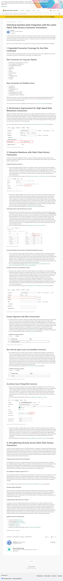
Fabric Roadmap (20, 521)
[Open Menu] (59, 14)
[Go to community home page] (10, 10)
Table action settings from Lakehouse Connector (39, 176)
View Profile (53, 542)
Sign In (58, 10)
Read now (52, 16)
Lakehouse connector (33, 206)
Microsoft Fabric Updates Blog (34, 527)
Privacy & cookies (47, 575)
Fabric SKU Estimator (20, 522)
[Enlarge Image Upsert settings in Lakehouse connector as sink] (31, 184)
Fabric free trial (19, 519)
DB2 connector (32, 331)
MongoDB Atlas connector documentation (26, 265)
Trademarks (60, 575)
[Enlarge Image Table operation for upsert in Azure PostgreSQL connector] (31, 411)
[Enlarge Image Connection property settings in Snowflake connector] (31, 372)
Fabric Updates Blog (22, 13)
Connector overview (41, 103)
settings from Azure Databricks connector (38, 285)
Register (54, 10)
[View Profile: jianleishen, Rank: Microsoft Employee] (8, 32)
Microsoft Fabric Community (7, 13)
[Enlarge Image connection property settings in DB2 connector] (31, 338)
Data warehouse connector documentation (36, 225)
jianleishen (12, 30)
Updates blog (15, 13)
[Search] (50, 10)
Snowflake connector (33, 365)
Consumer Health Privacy (17, 578)
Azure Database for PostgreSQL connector (38, 397)
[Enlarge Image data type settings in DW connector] (31, 236)
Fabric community (16, 525)
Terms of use (54, 575)
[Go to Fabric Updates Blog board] (9, 549)
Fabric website (16, 524)
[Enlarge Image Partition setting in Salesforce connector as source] (31, 136)
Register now (4, 6)
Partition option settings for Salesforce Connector (35, 124)
